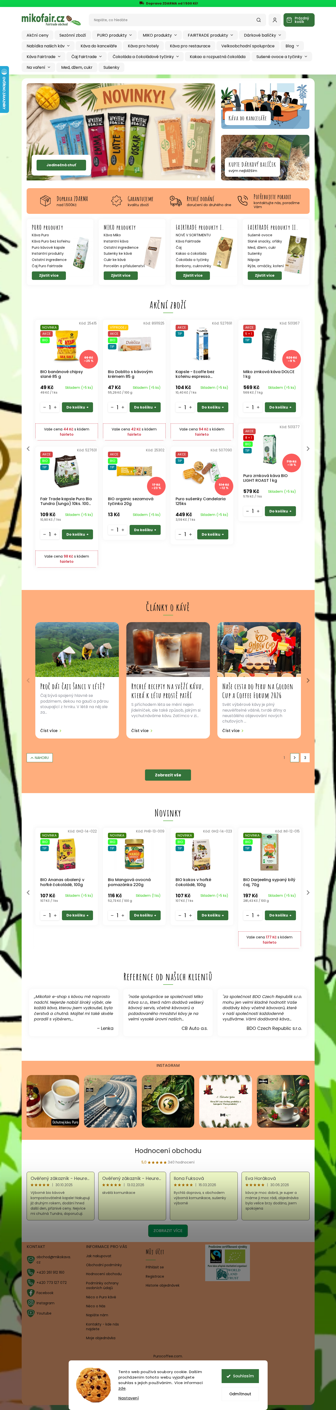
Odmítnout (240, 1394)
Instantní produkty (48, 253)
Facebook (45, 1292)
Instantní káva (116, 241)
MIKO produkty (120, 227)
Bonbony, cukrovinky (193, 266)
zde (122, 1388)
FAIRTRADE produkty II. (273, 227)
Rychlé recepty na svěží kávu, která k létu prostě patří (167, 691)
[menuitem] (37, 35)
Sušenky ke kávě (118, 253)
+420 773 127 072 (52, 1282)
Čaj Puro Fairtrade (47, 266)
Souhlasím (243, 1376)
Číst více (48, 730)
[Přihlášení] (275, 20)
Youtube (44, 1313)
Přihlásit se (155, 1267)
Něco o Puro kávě (101, 1297)
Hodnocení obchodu (168, 1150)
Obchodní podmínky (104, 1264)
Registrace (155, 1276)
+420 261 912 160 (50, 1272)
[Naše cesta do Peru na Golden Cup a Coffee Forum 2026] (259, 649)
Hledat (261, 21)
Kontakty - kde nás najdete (102, 1326)
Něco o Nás (95, 1306)
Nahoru (42, 757)
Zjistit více (49, 275)
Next (308, 448)
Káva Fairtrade (188, 241)
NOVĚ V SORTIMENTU (193, 235)
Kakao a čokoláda (191, 253)
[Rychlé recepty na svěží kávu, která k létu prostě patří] (168, 649)
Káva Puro (40, 235)
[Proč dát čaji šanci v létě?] (77, 649)
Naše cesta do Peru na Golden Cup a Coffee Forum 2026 (258, 691)
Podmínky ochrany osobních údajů (102, 1285)
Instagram (45, 1303)
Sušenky (255, 253)
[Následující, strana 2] (294, 757)
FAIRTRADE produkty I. (200, 227)
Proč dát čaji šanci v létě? (72, 686)
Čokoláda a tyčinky (192, 260)
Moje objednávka (100, 1337)
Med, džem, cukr (262, 248)
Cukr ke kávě (115, 260)
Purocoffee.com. (168, 1356)
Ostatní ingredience (49, 260)
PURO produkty (47, 227)
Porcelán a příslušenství (124, 266)
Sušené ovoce (260, 235)
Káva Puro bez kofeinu (51, 241)
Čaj (179, 248)
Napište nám (97, 1315)
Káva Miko (112, 235)
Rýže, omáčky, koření (266, 266)
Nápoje (254, 260)
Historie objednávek (163, 1285)
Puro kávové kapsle (48, 248)
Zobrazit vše (168, 775)
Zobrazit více (168, 1231)
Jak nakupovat (98, 1255)
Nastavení (128, 1398)
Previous (28, 448)
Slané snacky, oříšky (265, 241)
